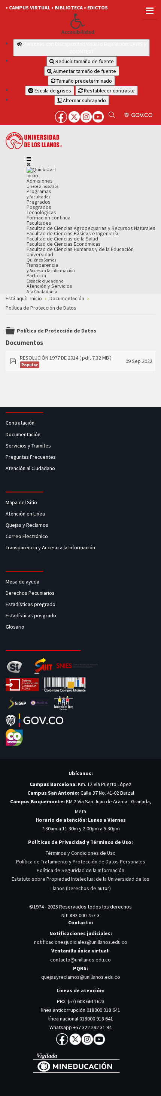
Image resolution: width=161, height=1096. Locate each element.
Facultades (39, 222)
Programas (39, 194)
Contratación (21, 422)
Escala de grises (52, 90)
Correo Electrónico (28, 536)
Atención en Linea (25, 513)
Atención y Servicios (49, 288)
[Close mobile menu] (29, 164)
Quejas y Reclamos (27, 525)
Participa (45, 278)
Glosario (15, 626)
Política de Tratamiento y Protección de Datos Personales (80, 861)
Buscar (111, 114)
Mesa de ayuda (22, 581)
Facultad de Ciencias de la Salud (62, 238)
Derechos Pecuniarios (30, 593)
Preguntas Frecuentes (31, 457)
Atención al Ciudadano (30, 468)
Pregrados (39, 201)
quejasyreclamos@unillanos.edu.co (80, 977)
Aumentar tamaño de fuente (84, 71)
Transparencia (51, 267)
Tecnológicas (41, 212)
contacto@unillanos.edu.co (80, 959)
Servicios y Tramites (29, 445)
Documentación (23, 434)
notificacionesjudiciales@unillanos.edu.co (80, 942)
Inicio (32, 175)
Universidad (41, 257)
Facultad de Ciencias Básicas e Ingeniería (72, 233)
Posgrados (39, 207)
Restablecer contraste (109, 90)
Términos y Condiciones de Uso (81, 853)
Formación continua (48, 217)
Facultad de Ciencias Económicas (64, 243)
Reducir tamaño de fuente (84, 61)
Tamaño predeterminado (83, 80)
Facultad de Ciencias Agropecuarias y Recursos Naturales (91, 228)
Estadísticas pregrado (30, 604)
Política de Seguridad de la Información (80, 870)
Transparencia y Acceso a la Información (50, 547)
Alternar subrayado (84, 100)
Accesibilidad (77, 32)
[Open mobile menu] (29, 159)
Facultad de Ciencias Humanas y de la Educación (80, 249)
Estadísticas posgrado (31, 615)
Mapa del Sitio (22, 502)
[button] (78, 21)
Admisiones (42, 183)
